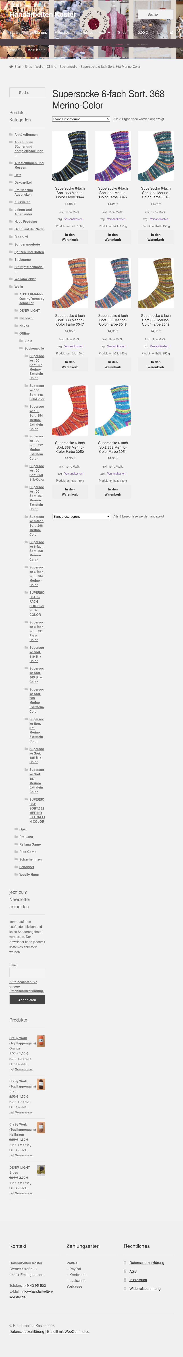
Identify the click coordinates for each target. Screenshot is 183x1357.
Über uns (39, 32)
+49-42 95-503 (34, 1285)
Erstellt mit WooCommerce (68, 1331)
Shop (122, 32)
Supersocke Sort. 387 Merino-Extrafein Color (36, 780)
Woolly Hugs (29, 874)
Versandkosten (73, 219)
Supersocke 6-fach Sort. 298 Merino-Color (36, 525)
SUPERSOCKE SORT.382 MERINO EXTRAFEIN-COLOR (37, 810)
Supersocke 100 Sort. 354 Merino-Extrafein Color (36, 417)
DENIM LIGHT (29, 310)
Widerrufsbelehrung (145, 1288)
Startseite (16, 32)
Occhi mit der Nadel (29, 229)
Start (18, 66)
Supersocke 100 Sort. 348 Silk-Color (36, 392)
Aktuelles (62, 32)
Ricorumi (21, 236)
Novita (24, 325)
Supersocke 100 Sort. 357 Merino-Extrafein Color (36, 447)
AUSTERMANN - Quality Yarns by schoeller (31, 298)
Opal (23, 829)
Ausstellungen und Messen (29, 165)
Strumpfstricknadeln (29, 269)
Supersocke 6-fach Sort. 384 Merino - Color (36, 576)
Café (18, 175)
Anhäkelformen (26, 134)
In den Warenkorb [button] (70, 237)
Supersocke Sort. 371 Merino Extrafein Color (36, 730)
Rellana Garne (30, 844)
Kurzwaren (23, 202)
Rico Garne (27, 851)
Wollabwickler (25, 279)
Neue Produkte (26, 221)
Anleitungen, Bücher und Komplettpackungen (29, 148)
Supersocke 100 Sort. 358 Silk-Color (36, 472)
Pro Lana (26, 836)
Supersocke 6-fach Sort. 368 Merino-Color (36, 551)
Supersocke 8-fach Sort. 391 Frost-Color (36, 631)
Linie (28, 340)
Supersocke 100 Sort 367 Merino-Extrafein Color (36, 367)
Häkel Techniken (91, 32)
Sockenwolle (68, 66)
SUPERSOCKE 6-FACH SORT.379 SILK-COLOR (36, 603)
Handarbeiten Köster (42, 14)
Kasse (14, 49)
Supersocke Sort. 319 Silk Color (36, 654)
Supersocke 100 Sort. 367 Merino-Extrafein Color (36, 498)
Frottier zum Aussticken (24, 192)
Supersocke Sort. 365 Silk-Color (36, 675)
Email (13, 965)
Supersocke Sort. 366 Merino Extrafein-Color (36, 700)
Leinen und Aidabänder (23, 211)
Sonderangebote (27, 244)
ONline (51, 66)
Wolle (39, 66)
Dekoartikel (23, 182)
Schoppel (26, 867)
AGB (133, 1271)
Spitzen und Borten (29, 252)
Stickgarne (23, 259)
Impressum (138, 1279)
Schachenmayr (30, 859)
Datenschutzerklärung (146, 1262)
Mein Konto (36, 49)
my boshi (26, 318)
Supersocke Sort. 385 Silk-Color (36, 755)
